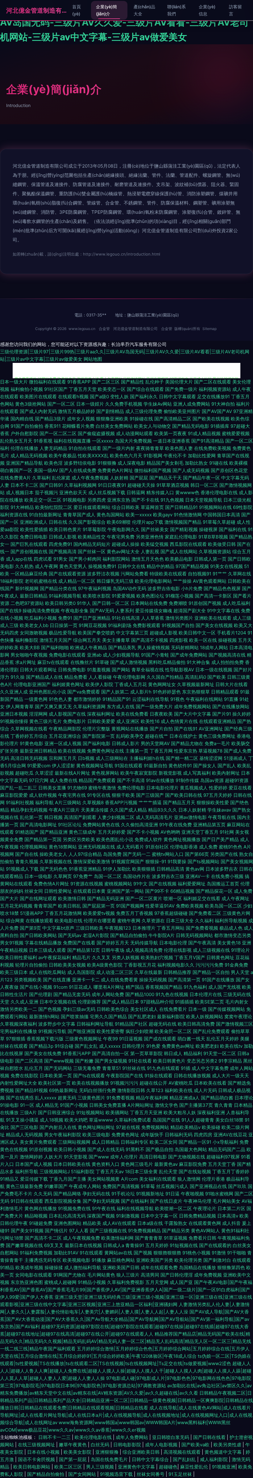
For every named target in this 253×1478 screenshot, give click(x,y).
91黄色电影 (31, 743)
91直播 (231, 699)
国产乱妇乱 (185, 1459)
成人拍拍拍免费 (227, 662)
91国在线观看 (128, 766)
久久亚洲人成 (14, 692)
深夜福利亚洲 (211, 1112)
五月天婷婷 (156, 1245)
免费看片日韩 (202, 1238)
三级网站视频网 (74, 1142)
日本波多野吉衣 (221, 869)
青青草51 (111, 1068)
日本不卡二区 (24, 485)
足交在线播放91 (213, 396)
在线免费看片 (173, 1009)
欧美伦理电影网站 (153, 581)
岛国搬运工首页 (223, 884)
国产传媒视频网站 (226, 1009)
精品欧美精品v (185, 1127)
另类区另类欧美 (79, 839)
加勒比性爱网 (202, 456)
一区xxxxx (103, 441)
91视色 (177, 699)
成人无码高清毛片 (154, 817)
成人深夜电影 (131, 463)
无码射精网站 (185, 647)
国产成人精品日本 (120, 1002)
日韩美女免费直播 (107, 1105)
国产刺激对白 (217, 1260)
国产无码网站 (58, 1068)
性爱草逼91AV (160, 906)
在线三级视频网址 (37, 1445)
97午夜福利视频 (94, 588)
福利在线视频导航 (135, 1208)
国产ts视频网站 (203, 861)
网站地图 (93, 359)
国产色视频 (49, 1009)
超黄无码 (67, 1098)
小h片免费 (191, 588)
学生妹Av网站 (157, 404)
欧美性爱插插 (34, 529)
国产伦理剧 (40, 994)
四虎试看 (43, 559)
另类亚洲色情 (150, 537)
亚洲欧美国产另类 (154, 1260)
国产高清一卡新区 (213, 596)
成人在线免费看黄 (119, 980)
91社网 (227, 832)
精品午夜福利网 (152, 1098)
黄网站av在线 (118, 1253)
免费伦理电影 (131, 788)
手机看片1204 (231, 633)
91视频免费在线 (74, 1208)
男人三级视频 (100, 1467)
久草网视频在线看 (29, 729)
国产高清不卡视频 (149, 640)
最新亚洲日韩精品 (38, 751)
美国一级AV (46, 470)
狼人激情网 (189, 1179)
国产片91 (221, 714)
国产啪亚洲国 (81, 1031)
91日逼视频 (131, 1039)
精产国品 (135, 987)
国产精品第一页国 (42, 839)
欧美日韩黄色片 (169, 1061)
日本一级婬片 (90, 404)
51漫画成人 (235, 758)
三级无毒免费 (87, 1068)
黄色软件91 (180, 766)
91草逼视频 (175, 1238)
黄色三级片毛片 (45, 721)
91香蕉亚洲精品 (85, 869)
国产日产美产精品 (220, 839)
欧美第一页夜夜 (170, 433)
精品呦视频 (36, 1216)
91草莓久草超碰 (219, 522)
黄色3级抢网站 (30, 404)
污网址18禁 (11, 1238)
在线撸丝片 (81, 662)
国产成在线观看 (160, 1039)
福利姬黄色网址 (68, 684)
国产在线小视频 (36, 987)
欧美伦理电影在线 (94, 1437)
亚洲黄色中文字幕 (137, 1467)
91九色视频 (172, 500)
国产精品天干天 (165, 478)
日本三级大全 (180, 921)
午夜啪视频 (192, 1194)
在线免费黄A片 (15, 478)
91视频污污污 (124, 1083)
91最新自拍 (155, 766)
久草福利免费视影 (125, 1282)
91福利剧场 (119, 625)
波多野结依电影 (80, 463)
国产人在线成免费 (77, 470)
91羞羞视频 (98, 670)
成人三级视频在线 (211, 950)
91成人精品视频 (204, 433)
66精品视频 (182, 891)
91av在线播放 (160, 780)
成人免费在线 (63, 780)
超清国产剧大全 (189, 611)
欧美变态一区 (112, 389)
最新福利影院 (171, 1016)
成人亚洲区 (127, 721)
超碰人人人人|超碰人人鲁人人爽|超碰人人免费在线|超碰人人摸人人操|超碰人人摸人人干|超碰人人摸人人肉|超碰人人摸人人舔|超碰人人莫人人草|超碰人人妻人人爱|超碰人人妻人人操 (125, 1371)
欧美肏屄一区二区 (173, 1031)
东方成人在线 (121, 706)
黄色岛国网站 (110, 515)
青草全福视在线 (147, 670)
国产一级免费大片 (154, 706)
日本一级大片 (14, 382)
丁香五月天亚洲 (146, 1112)
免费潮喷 (178, 603)
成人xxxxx (110, 1046)
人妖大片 (53, 1157)
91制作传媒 (187, 780)
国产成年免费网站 (188, 655)
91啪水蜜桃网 (219, 1194)
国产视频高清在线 (227, 655)
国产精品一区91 (195, 1142)
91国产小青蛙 (155, 655)
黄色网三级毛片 (137, 1164)
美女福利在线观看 (157, 1179)
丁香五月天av (110, 1171)
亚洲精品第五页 (209, 825)
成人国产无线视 (224, 987)
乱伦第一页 (31, 817)
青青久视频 (26, 861)
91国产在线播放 (218, 980)
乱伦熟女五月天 (16, 441)
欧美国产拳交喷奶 (96, 633)
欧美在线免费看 (132, 714)
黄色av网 (194, 869)
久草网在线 (239, 574)
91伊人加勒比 (117, 869)
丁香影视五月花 (140, 965)
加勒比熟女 (196, 463)
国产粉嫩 (84, 1061)
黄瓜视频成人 (194, 788)
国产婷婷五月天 (113, 943)
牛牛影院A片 (161, 935)
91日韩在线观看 (26, 1201)
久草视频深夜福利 (18, 1024)
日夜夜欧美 (161, 714)
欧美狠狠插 (143, 869)
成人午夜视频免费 (81, 1238)
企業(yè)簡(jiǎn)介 (106, 10)
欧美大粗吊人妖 (180, 1112)
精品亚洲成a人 (184, 1098)
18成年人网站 (214, 647)
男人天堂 (240, 972)
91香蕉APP (79, 382)
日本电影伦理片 (162, 788)
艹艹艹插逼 (150, 802)
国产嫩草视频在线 (24, 1245)
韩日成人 (173, 1053)
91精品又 (9, 1179)
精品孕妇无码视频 (29, 810)
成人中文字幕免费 (210, 1068)
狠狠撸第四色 (231, 1267)
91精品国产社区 (131, 1024)
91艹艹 (220, 574)
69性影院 (242, 507)
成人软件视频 (43, 795)
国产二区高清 (29, 1061)
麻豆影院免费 (193, 1164)
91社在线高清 (126, 618)
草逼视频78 (210, 751)
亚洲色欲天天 (73, 492)
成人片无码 (205, 1090)
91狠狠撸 (106, 463)
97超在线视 (128, 1127)
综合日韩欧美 (125, 507)
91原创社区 (157, 847)
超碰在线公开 (153, 1083)
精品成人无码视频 (24, 1135)
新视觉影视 (170, 773)
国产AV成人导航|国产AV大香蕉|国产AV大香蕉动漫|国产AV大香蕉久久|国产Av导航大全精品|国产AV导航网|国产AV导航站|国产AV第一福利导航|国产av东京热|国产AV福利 (124, 1319)
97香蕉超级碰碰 (171, 913)
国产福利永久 (144, 396)
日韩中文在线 (131, 566)
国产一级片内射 (118, 448)
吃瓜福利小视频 (40, 618)
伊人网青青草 (20, 706)
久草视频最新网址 (195, 684)
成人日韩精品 (105, 1142)
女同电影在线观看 (33, 1275)
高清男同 (150, 1275)
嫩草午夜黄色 (73, 1445)
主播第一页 (136, 751)
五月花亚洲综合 (65, 736)
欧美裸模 (238, 463)
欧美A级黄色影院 (104, 965)
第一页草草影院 (146, 1053)
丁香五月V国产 (189, 957)
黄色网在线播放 (40, 1208)
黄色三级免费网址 (216, 736)
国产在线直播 (57, 980)
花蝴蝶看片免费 (78, 426)
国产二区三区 (106, 382)
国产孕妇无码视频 (101, 1201)
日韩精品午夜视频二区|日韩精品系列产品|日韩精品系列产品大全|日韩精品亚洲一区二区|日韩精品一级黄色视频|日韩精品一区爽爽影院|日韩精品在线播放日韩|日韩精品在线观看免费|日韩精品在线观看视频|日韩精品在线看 (126, 1400)
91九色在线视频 (172, 994)
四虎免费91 (60, 544)
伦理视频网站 (34, 847)
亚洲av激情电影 (190, 817)
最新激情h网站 (44, 1016)
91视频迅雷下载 (117, 1474)
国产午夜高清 (202, 943)
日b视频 (86, 758)
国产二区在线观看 (212, 382)
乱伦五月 (33, 1068)
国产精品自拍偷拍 (128, 935)
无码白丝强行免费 (97, 1090)
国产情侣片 (56, 1231)
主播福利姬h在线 (146, 758)
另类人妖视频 (125, 957)
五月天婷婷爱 (112, 832)
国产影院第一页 (98, 736)
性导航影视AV (179, 670)
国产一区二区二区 (58, 433)
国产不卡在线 (145, 500)
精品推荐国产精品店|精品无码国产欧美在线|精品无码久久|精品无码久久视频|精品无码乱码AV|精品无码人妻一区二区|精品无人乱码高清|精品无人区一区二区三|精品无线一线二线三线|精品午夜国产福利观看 (125, 1341)
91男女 (60, 559)
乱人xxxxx (45, 1098)
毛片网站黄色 (101, 1275)
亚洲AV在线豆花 (230, 1135)
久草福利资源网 (89, 706)
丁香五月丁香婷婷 (230, 1171)
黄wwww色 (187, 492)
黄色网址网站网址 (96, 1127)
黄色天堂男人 (73, 566)
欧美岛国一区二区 (223, 906)
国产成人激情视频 (128, 662)
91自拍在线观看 (84, 448)
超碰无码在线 (162, 1024)
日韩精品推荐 (177, 972)
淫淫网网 (38, 714)
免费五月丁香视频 (134, 913)
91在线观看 (91, 1253)
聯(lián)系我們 (176, 10)
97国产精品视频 (192, 566)
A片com (129, 1179)
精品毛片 (81, 957)
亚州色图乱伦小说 (47, 692)
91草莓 (148, 1186)
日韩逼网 (135, 492)
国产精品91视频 (31, 1090)
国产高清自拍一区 (110, 1053)
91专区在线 (98, 795)
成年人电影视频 (162, 1445)
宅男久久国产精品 (108, 1016)
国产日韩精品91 (181, 507)
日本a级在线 (150, 1223)
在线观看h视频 (73, 396)
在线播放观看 (39, 921)
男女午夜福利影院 (62, 1135)
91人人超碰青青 (197, 1120)
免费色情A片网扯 (51, 884)
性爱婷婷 (218, 788)
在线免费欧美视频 (212, 448)
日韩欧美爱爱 (101, 721)
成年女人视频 (81, 419)
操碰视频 (227, 640)
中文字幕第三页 (132, 633)
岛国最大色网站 (191, 1149)
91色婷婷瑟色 (167, 692)
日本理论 (243, 1098)
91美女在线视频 (226, 566)
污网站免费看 (134, 574)
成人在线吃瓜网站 (47, 972)
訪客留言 (235, 10)
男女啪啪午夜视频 (29, 655)
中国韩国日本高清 (221, 515)
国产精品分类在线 (58, 588)
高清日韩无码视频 (29, 758)
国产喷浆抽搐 (75, 1016)
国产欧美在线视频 (211, 419)
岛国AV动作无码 (129, 588)
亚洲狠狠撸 (107, 1452)
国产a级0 (99, 396)
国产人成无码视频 (190, 470)
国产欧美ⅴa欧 (196, 1445)
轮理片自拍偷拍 (31, 965)
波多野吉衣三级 (168, 876)
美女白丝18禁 (229, 1120)
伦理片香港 (213, 1179)
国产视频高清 (63, 551)
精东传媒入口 (160, 492)
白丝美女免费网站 (114, 426)
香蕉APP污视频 (121, 802)
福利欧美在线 (179, 1090)
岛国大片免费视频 (133, 441)
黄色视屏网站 (105, 773)
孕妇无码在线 (96, 1194)
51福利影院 (82, 1171)
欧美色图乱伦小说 (114, 839)
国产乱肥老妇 (142, 1016)
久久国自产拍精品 (165, 677)
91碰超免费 (40, 1223)
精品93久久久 (162, 810)
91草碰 (102, 662)
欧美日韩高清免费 (196, 1024)
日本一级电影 (38, 876)
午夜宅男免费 (121, 537)
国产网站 (121, 670)
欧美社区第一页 (54, 1083)
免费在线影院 (24, 1076)
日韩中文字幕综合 (151, 1459)
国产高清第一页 (184, 980)
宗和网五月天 (63, 758)
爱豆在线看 (240, 788)
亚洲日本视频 (14, 714)
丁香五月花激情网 (63, 913)
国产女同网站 (82, 1474)
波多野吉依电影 (163, 588)
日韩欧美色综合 (113, 1009)
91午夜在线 (103, 1208)
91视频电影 (74, 500)
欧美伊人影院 (99, 684)
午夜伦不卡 (175, 456)
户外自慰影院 (24, 433)
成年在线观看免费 (159, 1267)
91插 (185, 1068)
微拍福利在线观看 (47, 382)
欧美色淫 (53, 463)
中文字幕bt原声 (58, 928)
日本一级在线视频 (213, 670)
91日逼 (172, 1194)
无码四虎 (9, 633)
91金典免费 (236, 965)
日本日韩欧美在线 (71, 1164)
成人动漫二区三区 (114, 972)
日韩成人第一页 (210, 559)
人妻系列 (124, 611)
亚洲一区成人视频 (62, 743)
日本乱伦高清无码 (67, 1216)
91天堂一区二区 (219, 1053)
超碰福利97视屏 (223, 1157)
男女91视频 (11, 943)
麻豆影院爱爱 (14, 795)
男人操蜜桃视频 (153, 647)
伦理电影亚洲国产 (32, 684)
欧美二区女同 (163, 1142)
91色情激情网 (188, 515)
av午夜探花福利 (54, 957)
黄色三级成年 (83, 832)
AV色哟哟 (170, 832)
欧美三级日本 (14, 972)
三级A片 (28, 1112)
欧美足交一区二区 (42, 500)
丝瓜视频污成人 (172, 1186)
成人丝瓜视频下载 (106, 492)
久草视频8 (93, 802)
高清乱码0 (195, 677)
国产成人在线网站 (178, 551)
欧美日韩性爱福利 (18, 957)
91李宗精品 (230, 1061)
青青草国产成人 (79, 515)
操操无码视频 (153, 980)
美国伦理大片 (179, 382)
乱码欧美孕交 (130, 736)
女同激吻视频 (34, 633)
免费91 (65, 618)
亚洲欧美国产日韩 (120, 1267)
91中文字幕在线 (223, 611)
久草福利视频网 (80, 485)
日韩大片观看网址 (38, 670)
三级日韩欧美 (89, 928)
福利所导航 (26, 1171)
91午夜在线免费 (175, 825)
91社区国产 (56, 389)
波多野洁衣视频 (103, 574)
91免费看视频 (120, 1098)
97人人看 (79, 1231)
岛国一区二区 (108, 876)
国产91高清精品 (207, 441)
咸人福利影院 (214, 1459)
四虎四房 (203, 1135)
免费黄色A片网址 (115, 470)
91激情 (219, 1253)
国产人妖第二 (115, 692)
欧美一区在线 (203, 640)
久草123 (155, 1090)
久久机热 (24, 566)
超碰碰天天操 (141, 485)
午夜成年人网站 (85, 1186)
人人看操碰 (100, 677)
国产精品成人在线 (44, 677)
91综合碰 (64, 1046)
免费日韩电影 (34, 537)
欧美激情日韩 (72, 898)
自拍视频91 (199, 574)
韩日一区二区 (204, 485)
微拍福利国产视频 (152, 470)
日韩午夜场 (112, 950)
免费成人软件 (148, 839)
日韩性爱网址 (58, 891)
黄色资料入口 (105, 1164)
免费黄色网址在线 (105, 751)
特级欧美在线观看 (168, 574)
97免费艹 (83, 876)
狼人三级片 (127, 1275)
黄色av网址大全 (123, 551)
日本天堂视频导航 (203, 500)
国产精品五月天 (179, 802)
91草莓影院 (94, 529)
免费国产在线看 (79, 943)
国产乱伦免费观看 (211, 1031)
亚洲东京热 (118, 500)
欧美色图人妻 (179, 448)
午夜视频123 (118, 928)
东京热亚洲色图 (26, 1282)
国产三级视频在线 (108, 1231)
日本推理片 (144, 928)
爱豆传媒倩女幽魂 (153, 611)
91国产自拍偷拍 (26, 426)
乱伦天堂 (168, 1171)
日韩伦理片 (133, 1046)
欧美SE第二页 (209, 1002)
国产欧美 (216, 677)
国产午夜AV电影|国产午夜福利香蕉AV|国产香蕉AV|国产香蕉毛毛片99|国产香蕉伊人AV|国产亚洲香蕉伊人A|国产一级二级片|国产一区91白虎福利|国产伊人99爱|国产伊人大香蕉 (126, 1289)
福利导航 (44, 802)
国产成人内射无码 (38, 411)
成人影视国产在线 (67, 714)
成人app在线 (19, 559)
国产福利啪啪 (55, 647)
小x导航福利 (225, 1142)
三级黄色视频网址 (83, 1039)
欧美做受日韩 (222, 544)
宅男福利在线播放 (18, 1031)
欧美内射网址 (226, 773)
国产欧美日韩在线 (183, 795)
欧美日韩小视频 (70, 1149)
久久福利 (204, 921)
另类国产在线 (224, 854)
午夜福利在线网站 (204, 699)
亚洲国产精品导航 (24, 463)
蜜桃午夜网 (128, 921)
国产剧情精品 (110, 411)
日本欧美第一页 (55, 1076)
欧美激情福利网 (117, 1238)
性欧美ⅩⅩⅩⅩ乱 (93, 456)
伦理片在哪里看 (100, 921)
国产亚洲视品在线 (208, 1186)
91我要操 (177, 861)
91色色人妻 (60, 699)
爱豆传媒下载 (34, 1179)
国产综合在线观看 (145, 389)
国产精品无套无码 (71, 994)
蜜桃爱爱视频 (236, 433)
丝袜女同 (33, 891)
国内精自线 (22, 419)
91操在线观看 (158, 1076)
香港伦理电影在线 (219, 492)
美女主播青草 (116, 640)
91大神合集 (198, 662)
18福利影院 (11, 581)
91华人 (84, 603)
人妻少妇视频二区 (116, 817)
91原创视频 (40, 1149)
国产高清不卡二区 (43, 1238)
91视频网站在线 (215, 507)
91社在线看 (140, 1061)
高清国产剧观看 (80, 817)
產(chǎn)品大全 (144, 10)
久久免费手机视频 (123, 404)
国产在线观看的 (215, 1245)
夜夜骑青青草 (150, 448)
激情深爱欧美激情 (91, 861)
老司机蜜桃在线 (41, 581)
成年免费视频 (208, 1275)
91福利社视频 (20, 802)
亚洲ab (94, 655)
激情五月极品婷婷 (76, 411)
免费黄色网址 (125, 1135)
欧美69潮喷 (119, 522)
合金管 (104, 328)
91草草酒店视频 (172, 485)
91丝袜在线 (134, 1068)
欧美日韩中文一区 (197, 633)
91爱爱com (39, 766)
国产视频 (143, 1253)
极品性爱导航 (63, 633)
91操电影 (9, 1105)
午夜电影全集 (75, 611)
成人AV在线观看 (119, 1223)
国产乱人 (227, 766)
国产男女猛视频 (111, 1061)
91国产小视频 (74, 1105)
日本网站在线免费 (149, 603)
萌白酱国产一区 (16, 470)
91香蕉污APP (77, 1053)
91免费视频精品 (144, 1231)
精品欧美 (92, 1223)
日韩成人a (113, 1245)
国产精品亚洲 (54, 832)
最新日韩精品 (34, 596)
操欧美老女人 (53, 854)
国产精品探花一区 (214, 891)
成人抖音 (231, 1223)
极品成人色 (231, 928)
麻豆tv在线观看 (53, 662)
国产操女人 (204, 766)
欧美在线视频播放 (90, 1083)
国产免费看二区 (205, 913)
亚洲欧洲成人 (34, 522)
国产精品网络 (67, 1194)
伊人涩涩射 (63, 766)
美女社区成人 (144, 1009)
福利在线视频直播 (72, 441)
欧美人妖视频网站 (204, 1016)
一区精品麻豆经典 (29, 574)
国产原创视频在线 (29, 551)
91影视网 (152, 456)
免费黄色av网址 (178, 1046)
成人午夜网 (46, 566)
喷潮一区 (173, 898)
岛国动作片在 (137, 876)
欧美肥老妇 (207, 1046)
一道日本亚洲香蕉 (171, 441)
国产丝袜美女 (155, 529)
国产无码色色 (54, 869)
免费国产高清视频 (120, 1186)
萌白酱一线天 (191, 1039)
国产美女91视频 (27, 1231)
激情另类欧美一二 (18, 1009)
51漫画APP (32, 913)
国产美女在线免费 (42, 1053)
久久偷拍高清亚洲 (139, 825)
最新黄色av (166, 1164)
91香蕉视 (43, 441)
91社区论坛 (69, 825)
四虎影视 (178, 640)
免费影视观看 (146, 625)
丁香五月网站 (171, 928)
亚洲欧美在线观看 (212, 618)
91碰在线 (218, 463)
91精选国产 (27, 832)
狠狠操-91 (155, 861)
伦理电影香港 (184, 847)
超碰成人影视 (163, 633)
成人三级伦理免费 (143, 411)
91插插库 (219, 426)
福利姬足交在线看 (201, 898)
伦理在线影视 (178, 950)
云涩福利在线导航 (150, 699)
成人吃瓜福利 (236, 603)
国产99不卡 (157, 891)
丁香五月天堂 (83, 389)
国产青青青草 (149, 1238)
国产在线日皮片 (166, 1201)
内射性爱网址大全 (18, 1083)
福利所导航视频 (231, 921)
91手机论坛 (123, 1194)
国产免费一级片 (181, 389)
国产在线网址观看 (38, 898)
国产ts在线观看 (89, 1076)
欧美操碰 (211, 1127)
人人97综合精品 (85, 854)
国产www (99, 1157)
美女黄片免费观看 (38, 1142)
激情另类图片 (179, 618)
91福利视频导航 (65, 596)
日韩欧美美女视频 (67, 965)
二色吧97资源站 (27, 603)
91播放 (99, 1260)
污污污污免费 (209, 965)
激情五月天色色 (147, 559)
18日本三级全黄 (141, 1171)
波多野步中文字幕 (56, 1024)
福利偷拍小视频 (26, 389)
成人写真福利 (197, 773)
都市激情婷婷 (87, 699)
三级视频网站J (54, 1171)
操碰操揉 (53, 1267)
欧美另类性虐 (228, 1445)
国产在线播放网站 (230, 706)
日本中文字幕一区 (159, 1216)
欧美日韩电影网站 (32, 1467)
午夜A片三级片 (64, 810)
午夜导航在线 (222, 817)
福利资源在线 (14, 515)
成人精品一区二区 (76, 581)
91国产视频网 (130, 906)
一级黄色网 (36, 699)
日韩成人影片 (125, 743)
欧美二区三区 (68, 1467)
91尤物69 (77, 788)
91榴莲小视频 (179, 596)
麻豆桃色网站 (121, 1260)
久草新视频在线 (55, 861)
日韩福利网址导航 (95, 1024)
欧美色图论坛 (150, 596)
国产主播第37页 (196, 1105)
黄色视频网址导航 (94, 766)
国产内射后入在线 (58, 1127)
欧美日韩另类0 (60, 603)
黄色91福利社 (235, 1231)
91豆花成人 (80, 987)
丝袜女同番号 (151, 1474)
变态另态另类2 (202, 1061)
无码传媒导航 (144, 943)
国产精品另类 (176, 1231)
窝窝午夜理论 (238, 1016)
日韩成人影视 (63, 537)
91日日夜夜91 (112, 485)
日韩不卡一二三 (55, 1437)
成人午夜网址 (235, 898)
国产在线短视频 (195, 1171)
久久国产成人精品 (128, 810)
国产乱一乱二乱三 (18, 788)
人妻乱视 (150, 551)
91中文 (140, 884)
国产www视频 (59, 1061)
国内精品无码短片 (91, 544)
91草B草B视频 (213, 537)
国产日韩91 (51, 485)
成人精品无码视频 (29, 456)
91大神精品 (22, 507)
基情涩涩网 (210, 758)
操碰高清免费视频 (41, 611)
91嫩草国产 (56, 1186)
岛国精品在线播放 (197, 1267)
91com (60, 987)
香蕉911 (52, 426)
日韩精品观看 (225, 692)
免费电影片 (74, 721)
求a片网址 (25, 662)
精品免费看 (75, 677)
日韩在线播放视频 (192, 1076)
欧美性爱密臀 (110, 1031)
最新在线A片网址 (72, 773)
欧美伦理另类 (188, 1260)
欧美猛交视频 (154, 544)
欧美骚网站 (117, 1112)
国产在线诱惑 (20, 1098)
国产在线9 (10, 611)
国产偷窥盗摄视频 (96, 433)
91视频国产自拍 (178, 625)
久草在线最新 (148, 972)
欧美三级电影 (96, 1135)
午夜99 (110, 1039)
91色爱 (153, 1046)
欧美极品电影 (179, 559)
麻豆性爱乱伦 (194, 1467)
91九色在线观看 (163, 1068)
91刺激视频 (127, 1216)
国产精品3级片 (50, 419)
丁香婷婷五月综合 (29, 736)
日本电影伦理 (173, 943)
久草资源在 (153, 921)
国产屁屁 (139, 478)
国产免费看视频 (202, 928)
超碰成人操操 (125, 544)
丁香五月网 (161, 751)
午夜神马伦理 (197, 1201)
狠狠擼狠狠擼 (167, 1253)
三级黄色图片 (91, 1098)
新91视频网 (27, 588)
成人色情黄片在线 (179, 721)
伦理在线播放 (24, 448)
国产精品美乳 (122, 647)
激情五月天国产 (55, 640)
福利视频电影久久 (175, 965)
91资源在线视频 (86, 884)
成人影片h (140, 692)
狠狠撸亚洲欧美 (112, 419)
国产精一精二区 (182, 758)
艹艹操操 (182, 581)
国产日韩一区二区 (110, 603)
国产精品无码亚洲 (105, 898)
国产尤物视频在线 (186, 1157)
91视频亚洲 (223, 1467)
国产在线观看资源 (67, 574)
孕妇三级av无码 (79, 1009)
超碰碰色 (168, 1467)
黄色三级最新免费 (24, 1186)
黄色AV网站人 (205, 1231)
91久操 (17, 677)
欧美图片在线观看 (38, 396)
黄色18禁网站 (63, 847)
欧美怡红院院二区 (53, 507)
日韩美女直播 (52, 788)
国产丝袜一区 (92, 551)
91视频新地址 (150, 1194)
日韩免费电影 (72, 670)
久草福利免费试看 (132, 1120)
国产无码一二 (137, 854)
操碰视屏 (208, 529)
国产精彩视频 (184, 529)
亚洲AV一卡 (197, 876)
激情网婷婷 (31, 1157)
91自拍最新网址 (45, 515)
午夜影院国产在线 (124, 1076)
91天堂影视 (75, 1157)
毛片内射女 (236, 1002)
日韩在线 (58, 522)
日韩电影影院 (127, 1445)
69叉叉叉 (54, 1245)
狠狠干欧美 (123, 795)
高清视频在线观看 (183, 1452)
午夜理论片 (204, 1208)
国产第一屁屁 (73, 1459)
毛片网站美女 (226, 1201)
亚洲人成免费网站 (191, 404)
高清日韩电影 (153, 1157)
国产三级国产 (150, 795)
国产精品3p (41, 1046)
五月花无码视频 (16, 906)
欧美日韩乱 (69, 906)
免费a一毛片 (217, 743)
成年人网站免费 (108, 994)
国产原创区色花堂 (229, 470)
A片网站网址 (140, 1105)
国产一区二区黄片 (143, 898)
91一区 (27, 1105)
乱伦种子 (154, 382)
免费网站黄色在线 (101, 825)
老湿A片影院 (96, 935)
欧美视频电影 (76, 1260)
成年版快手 (152, 1135)
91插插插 (184, 1002)
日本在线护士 (183, 736)
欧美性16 (150, 721)
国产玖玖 (237, 1186)
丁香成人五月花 (130, 684)
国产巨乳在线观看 (29, 544)
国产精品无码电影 (190, 426)
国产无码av (69, 935)
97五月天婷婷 (217, 795)
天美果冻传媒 (95, 810)
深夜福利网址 (101, 714)
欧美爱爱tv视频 (99, 913)
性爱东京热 (185, 751)
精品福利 (193, 1053)
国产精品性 (132, 382)
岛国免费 (112, 854)
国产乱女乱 (86, 1046)
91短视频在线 (184, 1245)
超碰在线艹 (156, 736)
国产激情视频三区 (234, 1024)
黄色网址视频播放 (182, 839)
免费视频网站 (155, 1127)
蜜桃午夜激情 (102, 788)
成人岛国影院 (81, 972)
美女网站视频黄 (103, 1179)
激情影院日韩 (131, 1090)
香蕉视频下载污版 (45, 1039)
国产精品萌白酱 (217, 1098)
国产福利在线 (233, 529)
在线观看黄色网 (205, 1223)
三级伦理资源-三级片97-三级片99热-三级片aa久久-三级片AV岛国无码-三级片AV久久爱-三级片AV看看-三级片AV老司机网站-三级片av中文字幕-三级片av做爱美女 (124, 22)
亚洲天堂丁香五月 (199, 832)
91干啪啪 (236, 1253)
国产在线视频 (162, 884)
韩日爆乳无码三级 (115, 581)
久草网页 (62, 876)
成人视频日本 (20, 492)
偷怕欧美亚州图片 (182, 411)
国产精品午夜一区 (201, 478)
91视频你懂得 (14, 721)
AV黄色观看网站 (209, 581)
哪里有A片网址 (108, 987)
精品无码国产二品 (226, 1149)
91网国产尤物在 (69, 1275)
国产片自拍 (161, 729)
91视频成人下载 (22, 869)
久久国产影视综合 (87, 522)
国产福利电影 (96, 743)
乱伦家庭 (61, 478)
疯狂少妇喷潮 (139, 1031)
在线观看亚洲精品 (217, 721)
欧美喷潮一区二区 (173, 1208)
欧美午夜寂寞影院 (138, 773)
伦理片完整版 (96, 729)
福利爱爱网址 (191, 884)
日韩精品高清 (170, 869)
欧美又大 (243, 625)
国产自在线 (26, 854)
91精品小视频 (92, 1282)
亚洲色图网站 (67, 1223)
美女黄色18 (229, 943)
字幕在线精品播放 (43, 943)
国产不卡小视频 (143, 832)
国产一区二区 (61, 404)
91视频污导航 (52, 1031)
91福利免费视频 (36, 1253)
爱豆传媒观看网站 (91, 507)
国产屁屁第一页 (98, 906)
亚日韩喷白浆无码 (171, 1437)
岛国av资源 (212, 780)
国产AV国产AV (217, 411)
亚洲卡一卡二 (86, 980)
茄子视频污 (46, 492)
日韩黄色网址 (220, 957)
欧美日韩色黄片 (65, 529)
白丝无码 (100, 1445)
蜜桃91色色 (230, 847)
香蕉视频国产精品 (163, 987)
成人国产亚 (181, 1282)
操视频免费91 (102, 566)
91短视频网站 (90, 1112)
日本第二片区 (231, 1208)
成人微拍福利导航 (82, 1267)
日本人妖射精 (192, 810)
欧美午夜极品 (63, 456)
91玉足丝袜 (180, 1474)
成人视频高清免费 (144, 950)
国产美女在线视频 (214, 625)
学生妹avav (219, 810)
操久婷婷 (241, 714)
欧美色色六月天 (126, 456)
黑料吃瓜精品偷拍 (166, 662)
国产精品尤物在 (187, 743)
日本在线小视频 (44, 1452)
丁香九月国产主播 (67, 1179)
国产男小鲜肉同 (85, 559)
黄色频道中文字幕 (224, 1452)
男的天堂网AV (155, 743)
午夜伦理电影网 (129, 677)
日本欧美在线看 (210, 1083)
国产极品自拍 (159, 1149)
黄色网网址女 (162, 684)
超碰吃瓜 (24, 773)
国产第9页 (30, 928)
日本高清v (227, 1216)
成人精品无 (47, 1105)
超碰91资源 (236, 780)
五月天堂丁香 (222, 1164)
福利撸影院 (26, 640)
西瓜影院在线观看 (188, 544)
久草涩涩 (44, 773)
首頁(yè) (76, 10)
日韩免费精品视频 (197, 1216)
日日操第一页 (63, 625)
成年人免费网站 (132, 1437)
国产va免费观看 (83, 692)
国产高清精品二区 (172, 419)
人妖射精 (119, 478)
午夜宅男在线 (72, 795)
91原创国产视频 (205, 603)
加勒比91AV (66, 1253)
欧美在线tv (231, 1046)
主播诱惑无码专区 (42, 1260)
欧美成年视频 (29, 1267)
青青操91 (134, 1245)
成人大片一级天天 (230, 1076)
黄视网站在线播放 (129, 729)
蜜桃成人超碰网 (60, 1282)
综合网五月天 (87, 640)
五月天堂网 (156, 1282)
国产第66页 (197, 854)
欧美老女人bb (34, 625)
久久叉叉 (101, 957)
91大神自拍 (223, 404)
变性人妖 (119, 396)
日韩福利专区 (134, 1142)
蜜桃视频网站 (118, 884)
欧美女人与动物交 (152, 426)
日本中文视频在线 (58, 1002)
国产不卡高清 (131, 780)
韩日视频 (53, 817)
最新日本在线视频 (83, 1245)
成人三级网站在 (112, 758)
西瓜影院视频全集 (62, 1201)
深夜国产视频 (101, 1216)
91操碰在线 (141, 419)
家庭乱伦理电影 (181, 537)
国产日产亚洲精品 (91, 618)
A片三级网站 (68, 802)
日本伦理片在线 (205, 994)
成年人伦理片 (124, 1157)
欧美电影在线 (68, 921)
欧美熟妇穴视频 (157, 957)
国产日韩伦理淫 (176, 1275)
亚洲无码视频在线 (96, 847)
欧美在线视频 (72, 751)
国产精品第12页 (83, 950)
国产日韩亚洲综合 (56, 1112)
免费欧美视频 (190, 906)
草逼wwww (101, 1120)
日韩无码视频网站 (194, 935)
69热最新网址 (63, 1090)
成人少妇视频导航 (121, 655)
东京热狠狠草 (196, 692)
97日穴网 (38, 780)
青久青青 (223, 1105)
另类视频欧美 (28, 980)
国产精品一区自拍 (211, 972)
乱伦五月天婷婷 (222, 1039)
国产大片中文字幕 (192, 714)
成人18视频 (51, 1120)
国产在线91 (185, 729)
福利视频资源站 (215, 389)
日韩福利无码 (179, 1135)
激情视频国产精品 (182, 522)
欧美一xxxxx (139, 515)
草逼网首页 (152, 507)
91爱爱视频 (123, 596)
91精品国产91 (116, 699)
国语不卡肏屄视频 (37, 1459)
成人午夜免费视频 (90, 478)
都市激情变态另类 (232, 935)
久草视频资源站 (215, 551)
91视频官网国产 (127, 861)
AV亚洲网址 (211, 729)
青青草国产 (45, 906)
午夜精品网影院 (65, 729)
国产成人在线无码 (105, 1149)
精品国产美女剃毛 (165, 463)
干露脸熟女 (175, 1223)
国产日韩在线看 (210, 1437)
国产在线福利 (135, 1201)
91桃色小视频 (196, 1253)
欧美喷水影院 (96, 596)
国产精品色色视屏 (222, 588)
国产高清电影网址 (38, 825)
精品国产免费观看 (97, 780)
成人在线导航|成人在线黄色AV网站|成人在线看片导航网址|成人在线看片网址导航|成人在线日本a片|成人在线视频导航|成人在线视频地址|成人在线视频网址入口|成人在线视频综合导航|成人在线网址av (126, 1415)
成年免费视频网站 (192, 706)
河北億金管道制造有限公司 (36, 10)
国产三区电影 (24, 1127)
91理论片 (240, 950)
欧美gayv (162, 515)
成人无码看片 (130, 847)
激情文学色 (166, 1105)
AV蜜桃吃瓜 (180, 1083)
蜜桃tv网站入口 (168, 854)
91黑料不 (135, 1149)
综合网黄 (15, 921)
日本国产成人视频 (33, 1164)
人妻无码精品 (53, 448)
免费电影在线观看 (67, 655)
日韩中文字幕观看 (177, 396)
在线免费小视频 (227, 876)
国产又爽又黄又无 (53, 706)
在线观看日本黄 (89, 891)
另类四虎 (96, 500)
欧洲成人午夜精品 (88, 647)
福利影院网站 (116, 559)
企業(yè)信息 (207, 10)
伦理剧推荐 (89, 1002)
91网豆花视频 (93, 625)
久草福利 (41, 478)
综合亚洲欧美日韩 (141, 1452)
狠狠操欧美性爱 (213, 802)
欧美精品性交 (92, 537)
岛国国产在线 (166, 1120)
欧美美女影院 (78, 1452)
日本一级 (197, 1009)
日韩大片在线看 (231, 684)
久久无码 (43, 1194)
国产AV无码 (102, 611)
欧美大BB (30, 647)
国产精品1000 (139, 994)
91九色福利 (195, 987)
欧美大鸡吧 (76, 1120)
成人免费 (208, 847)
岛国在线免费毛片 (110, 1459)
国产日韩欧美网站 (38, 935)
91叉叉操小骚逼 (22, 1120)
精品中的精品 (160, 566)
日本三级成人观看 (47, 950)
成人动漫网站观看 (134, 433)
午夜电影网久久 (123, 529)
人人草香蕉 (152, 618)
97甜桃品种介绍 (157, 1002)
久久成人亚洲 (24, 1002)
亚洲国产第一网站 (125, 891)
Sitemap (209, 328)
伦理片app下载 (147, 522)
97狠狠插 (15, 1039)
